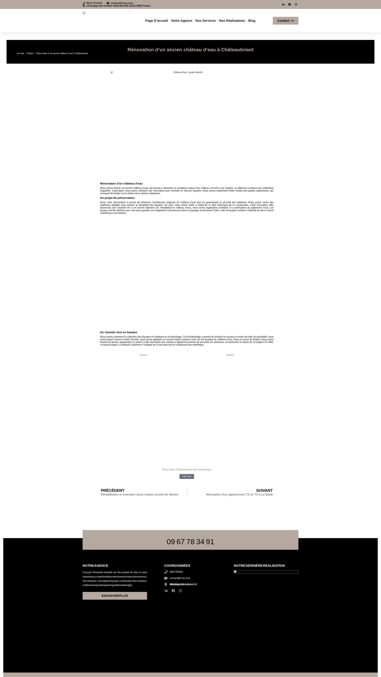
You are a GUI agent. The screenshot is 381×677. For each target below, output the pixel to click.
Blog (251, 21)
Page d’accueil (156, 21)
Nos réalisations (232, 21)
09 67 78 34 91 (190, 542)
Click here (186, 476)
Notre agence (181, 21)
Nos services (205, 21)
